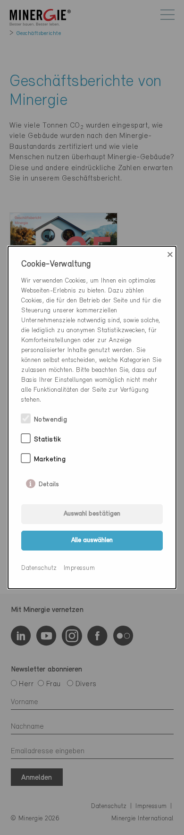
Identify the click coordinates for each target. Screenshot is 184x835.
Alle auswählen (92, 540)
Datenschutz (39, 568)
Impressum (79, 568)
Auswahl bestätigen (92, 513)
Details (49, 482)
